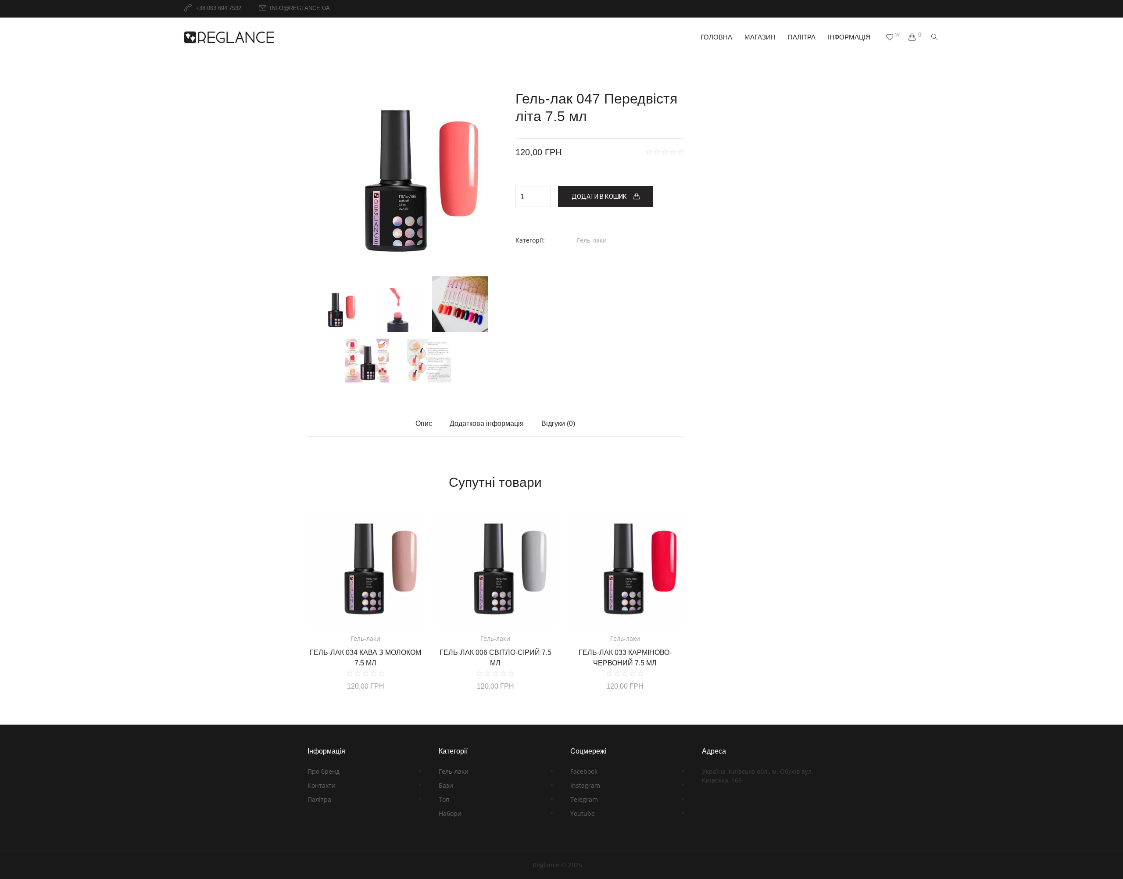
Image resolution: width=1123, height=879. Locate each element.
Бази (446, 785)
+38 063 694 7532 (218, 8)
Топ (444, 799)
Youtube (582, 813)
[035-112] (460, 304)
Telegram (584, 799)
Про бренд (324, 771)
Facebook (583, 771)
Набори (450, 813)
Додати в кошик (599, 196)
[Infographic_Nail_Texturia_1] (429, 360)
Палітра (319, 799)
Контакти (322, 785)
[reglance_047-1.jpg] (398, 181)
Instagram (585, 785)
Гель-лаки (592, 240)
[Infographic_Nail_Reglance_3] (367, 360)
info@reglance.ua (300, 8)
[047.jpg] (398, 310)
